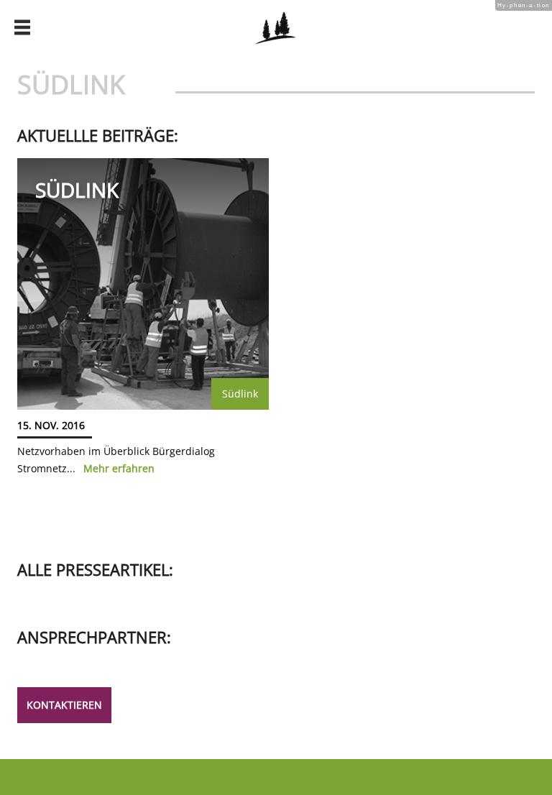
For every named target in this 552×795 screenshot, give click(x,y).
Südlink (240, 393)
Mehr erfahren (119, 468)
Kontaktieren (64, 705)
